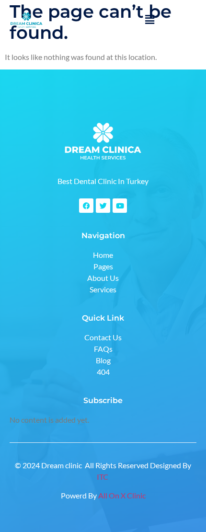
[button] (149, 19)
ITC (103, 476)
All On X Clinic (122, 495)
